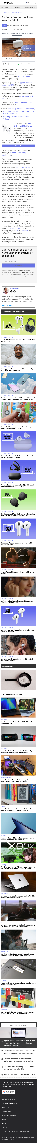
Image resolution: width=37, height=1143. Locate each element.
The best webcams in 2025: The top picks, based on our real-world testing (18, 1060)
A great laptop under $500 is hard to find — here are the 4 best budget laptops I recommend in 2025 (19, 1043)
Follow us (22, 64)
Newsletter (31, 64)
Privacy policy (6, 1107)
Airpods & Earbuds (16, 12)
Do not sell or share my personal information (15, 1131)
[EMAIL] (14, 291)
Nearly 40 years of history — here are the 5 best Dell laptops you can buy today (19, 1052)
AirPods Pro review (22, 168)
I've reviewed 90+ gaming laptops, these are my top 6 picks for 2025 (19, 1068)
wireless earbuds (24, 76)
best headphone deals (23, 102)
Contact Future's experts (9, 1103)
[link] (7, 129)
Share (6, 64)
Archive (4, 1123)
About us (5, 1119)
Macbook (24, 230)
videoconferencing (14, 228)
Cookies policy (6, 1111)
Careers (4, 1127)
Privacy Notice (25, 272)
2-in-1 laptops (15, 7)
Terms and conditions (8, 1099)
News (4, 25)
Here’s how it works (17, 35)
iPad (16, 230)
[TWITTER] (11, 291)
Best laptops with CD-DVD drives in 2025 (19, 1074)
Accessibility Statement (9, 1115)
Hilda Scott (12, 25)
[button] (2, 2)
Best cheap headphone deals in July (21, 109)
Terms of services (23, 270)
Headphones (5, 12)
